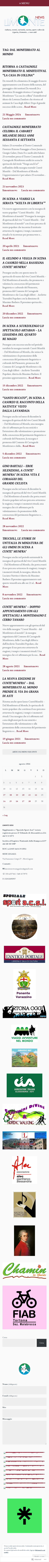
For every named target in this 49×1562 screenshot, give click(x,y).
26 (17, 801)
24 (4, 801)
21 (29, 795)
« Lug (5, 815)
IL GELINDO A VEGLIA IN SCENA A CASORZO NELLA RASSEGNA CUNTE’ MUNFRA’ (24, 263)
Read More (30, 107)
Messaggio (7, 1419)
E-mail (9, 1395)
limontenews (32, 114)
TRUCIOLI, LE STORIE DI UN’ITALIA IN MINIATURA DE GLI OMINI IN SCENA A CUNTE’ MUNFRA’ (22, 545)
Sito (4, 1407)
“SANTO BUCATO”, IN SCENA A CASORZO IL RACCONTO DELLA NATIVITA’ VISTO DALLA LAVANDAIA (23, 404)
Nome (9, 1384)
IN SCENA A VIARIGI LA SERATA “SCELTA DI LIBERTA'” (23, 201)
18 (11, 795)
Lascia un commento (14, 118)
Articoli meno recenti (24, 752)
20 (23, 795)
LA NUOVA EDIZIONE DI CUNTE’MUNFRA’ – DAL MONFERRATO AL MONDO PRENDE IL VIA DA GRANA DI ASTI (20, 687)
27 (23, 801)
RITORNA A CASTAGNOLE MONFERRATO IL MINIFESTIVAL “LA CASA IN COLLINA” (24, 71)
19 (17, 795)
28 (29, 801)
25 (11, 801)
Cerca (4, 1337)
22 (36, 795)
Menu (25, 3)
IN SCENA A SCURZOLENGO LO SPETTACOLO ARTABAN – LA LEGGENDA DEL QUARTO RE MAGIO (23, 332)
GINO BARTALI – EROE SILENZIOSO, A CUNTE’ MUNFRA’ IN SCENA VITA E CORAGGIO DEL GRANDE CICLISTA (21, 474)
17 (4, 795)
